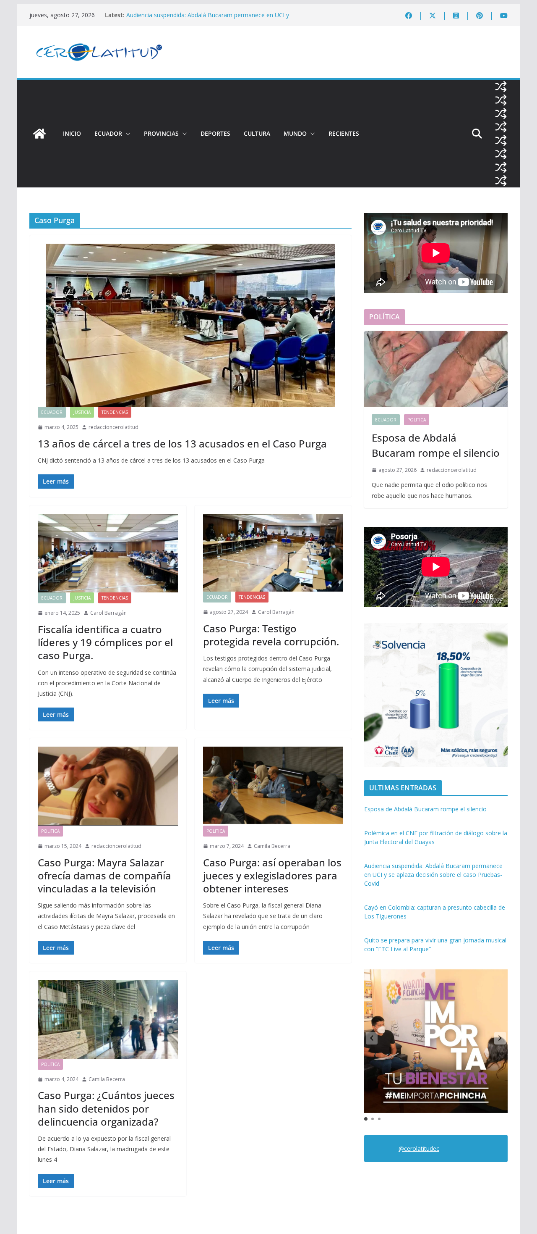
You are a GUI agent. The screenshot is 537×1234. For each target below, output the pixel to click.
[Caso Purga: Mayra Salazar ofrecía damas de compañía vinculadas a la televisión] (108, 786)
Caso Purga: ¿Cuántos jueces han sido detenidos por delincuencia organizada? (106, 1108)
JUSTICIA (82, 412)
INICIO (72, 133)
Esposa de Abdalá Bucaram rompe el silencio (436, 445)
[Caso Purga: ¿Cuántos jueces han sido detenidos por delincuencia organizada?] (108, 1019)
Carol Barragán (108, 612)
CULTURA (257, 133)
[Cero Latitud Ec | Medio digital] (39, 133)
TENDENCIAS (115, 412)
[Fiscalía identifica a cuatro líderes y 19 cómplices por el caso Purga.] (108, 553)
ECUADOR (108, 133)
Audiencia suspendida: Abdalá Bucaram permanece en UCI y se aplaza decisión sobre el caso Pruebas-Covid (207, 19)
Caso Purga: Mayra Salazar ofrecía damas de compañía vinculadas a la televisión (104, 875)
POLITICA (50, 831)
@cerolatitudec (419, 1148)
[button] (126, 133)
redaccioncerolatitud (113, 427)
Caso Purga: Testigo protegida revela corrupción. (271, 634)
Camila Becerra (272, 846)
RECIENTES (343, 133)
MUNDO (295, 133)
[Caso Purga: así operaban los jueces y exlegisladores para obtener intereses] (273, 786)
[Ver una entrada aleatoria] (501, 86)
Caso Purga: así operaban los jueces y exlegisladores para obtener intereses (272, 875)
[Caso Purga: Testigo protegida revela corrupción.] (273, 553)
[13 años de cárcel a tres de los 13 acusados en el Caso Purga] (190, 325)
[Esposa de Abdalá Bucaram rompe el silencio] (436, 369)
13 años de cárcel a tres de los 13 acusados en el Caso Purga (182, 443)
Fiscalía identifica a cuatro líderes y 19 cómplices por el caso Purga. (105, 642)
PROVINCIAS (161, 133)
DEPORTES (215, 133)
